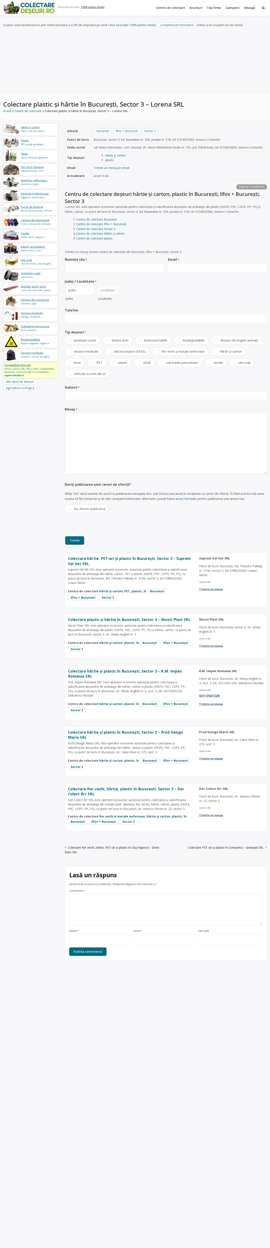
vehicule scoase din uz (90, 374)
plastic (109, 160)
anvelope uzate (85, 340)
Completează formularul (176, 25)
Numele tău (76, 259)
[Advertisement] (135, 60)
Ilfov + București (127, 131)
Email (173, 259)
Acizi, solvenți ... (35, 328)
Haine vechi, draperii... (33, 235)
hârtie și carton (115, 155)
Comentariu (77, 890)
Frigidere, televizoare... (35, 195)
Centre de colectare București (96, 219)
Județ (69, 298)
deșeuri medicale (86, 351)
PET (99, 362)
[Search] (263, 7)
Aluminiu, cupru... (34, 182)
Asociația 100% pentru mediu (136, 25)
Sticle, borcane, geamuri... (35, 155)
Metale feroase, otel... (33, 168)
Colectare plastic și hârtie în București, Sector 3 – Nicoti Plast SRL (129, 619)
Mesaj (71, 409)
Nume (74, 931)
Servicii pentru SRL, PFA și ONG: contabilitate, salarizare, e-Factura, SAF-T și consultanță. (29, 370)
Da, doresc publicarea (89, 509)
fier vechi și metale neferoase (182, 351)
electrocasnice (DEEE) (130, 351)
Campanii (233, 8)
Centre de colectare (170, 8)
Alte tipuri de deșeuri (20, 382)
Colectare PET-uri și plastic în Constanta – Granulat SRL (226, 847)
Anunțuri (195, 8)
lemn (77, 362)
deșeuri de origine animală (239, 340)
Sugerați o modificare (252, 187)
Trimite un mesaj (211, 589)
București (102, 131)
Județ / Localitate (80, 281)
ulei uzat (245, 362)
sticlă (146, 362)
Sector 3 (150, 131)
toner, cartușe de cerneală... (36, 221)
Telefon (71, 310)
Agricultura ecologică (20, 388)
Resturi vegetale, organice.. (35, 341)
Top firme (214, 8)
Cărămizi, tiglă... (35, 301)
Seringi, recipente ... (32, 314)
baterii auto (120, 340)
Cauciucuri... (31, 275)
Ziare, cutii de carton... (33, 129)
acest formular (186, 498)
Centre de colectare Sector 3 (95, 229)
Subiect (72, 387)
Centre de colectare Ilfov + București (101, 224)
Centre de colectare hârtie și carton (100, 233)
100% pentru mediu (92, 7)
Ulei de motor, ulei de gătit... (37, 261)
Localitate (105, 298)
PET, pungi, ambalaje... (33, 142)
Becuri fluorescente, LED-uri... (37, 208)
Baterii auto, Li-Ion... (33, 248)
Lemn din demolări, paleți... (36, 288)
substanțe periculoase (182, 362)
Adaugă (249, 8)
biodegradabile (194, 340)
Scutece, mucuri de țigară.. (36, 354)
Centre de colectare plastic (94, 238)
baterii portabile (155, 340)
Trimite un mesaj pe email (111, 168)
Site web (203, 931)
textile (218, 362)
